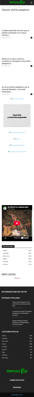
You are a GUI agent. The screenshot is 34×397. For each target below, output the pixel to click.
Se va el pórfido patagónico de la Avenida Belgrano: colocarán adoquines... (15, 89)
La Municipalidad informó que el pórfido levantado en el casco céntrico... (15, 32)
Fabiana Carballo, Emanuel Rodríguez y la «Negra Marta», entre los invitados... (20, 322)
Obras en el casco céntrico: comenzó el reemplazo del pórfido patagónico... (16, 61)
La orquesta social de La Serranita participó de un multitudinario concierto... (22, 313)
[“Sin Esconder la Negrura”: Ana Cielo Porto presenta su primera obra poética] (6, 304)
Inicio (3, 7)
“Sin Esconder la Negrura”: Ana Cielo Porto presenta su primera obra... (21, 304)
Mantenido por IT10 (17, 395)
